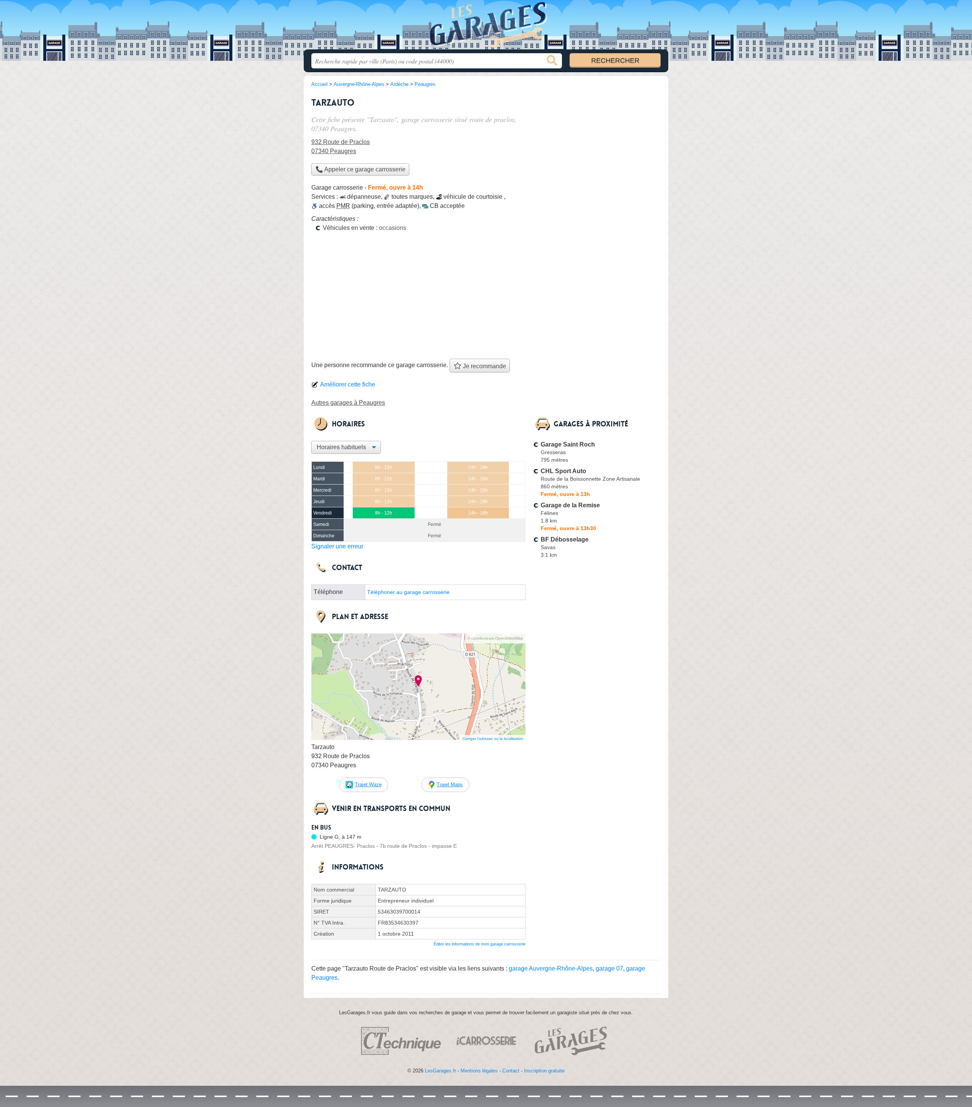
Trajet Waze (368, 784)
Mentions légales (479, 1071)
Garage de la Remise (570, 505)
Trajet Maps (450, 784)
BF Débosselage (565, 539)
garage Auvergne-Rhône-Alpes (551, 968)
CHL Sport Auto (563, 471)
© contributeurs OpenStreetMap (495, 638)
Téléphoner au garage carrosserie (408, 592)
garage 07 (609, 968)
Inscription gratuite (544, 1071)
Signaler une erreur (337, 546)
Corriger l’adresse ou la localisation (492, 738)
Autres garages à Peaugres (348, 402)
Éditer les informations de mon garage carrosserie (479, 944)
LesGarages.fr (440, 1071)
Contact (510, 1071)
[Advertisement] (486, 298)
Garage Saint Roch (568, 444)
